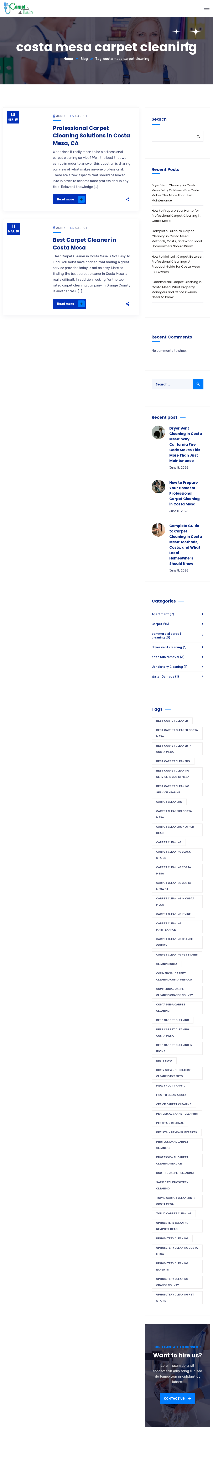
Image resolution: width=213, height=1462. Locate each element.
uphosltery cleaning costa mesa (177, 1251)
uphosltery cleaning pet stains (175, 1297)
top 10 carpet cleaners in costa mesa (175, 1201)
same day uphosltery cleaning (172, 1185)
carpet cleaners (169, 801)
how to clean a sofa (171, 1094)
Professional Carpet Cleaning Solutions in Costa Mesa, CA (91, 135)
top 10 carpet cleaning (173, 1213)
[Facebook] (88, 199)
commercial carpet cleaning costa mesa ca (174, 976)
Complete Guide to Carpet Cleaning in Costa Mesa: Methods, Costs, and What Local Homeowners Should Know (177, 238)
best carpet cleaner (172, 720)
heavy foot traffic (170, 1085)
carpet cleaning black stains (173, 854)
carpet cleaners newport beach (176, 830)
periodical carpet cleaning (177, 1113)
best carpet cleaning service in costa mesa (172, 773)
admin (61, 116)
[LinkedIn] (114, 199)
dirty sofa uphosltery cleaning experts (173, 1073)
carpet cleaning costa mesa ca (173, 886)
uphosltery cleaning (172, 1238)
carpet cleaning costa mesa (173, 870)
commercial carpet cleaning (166, 635)
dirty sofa (164, 1060)
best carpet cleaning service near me (172, 789)
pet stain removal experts (176, 1132)
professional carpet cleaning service (172, 1160)
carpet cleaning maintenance (168, 926)
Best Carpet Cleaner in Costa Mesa (84, 243)
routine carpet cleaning (175, 1172)
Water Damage (165, 676)
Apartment (163, 614)
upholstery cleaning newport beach (172, 1226)
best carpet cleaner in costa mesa (173, 748)
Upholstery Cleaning (169, 667)
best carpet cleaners (173, 761)
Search (159, 119)
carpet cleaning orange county (174, 942)
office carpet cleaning (173, 1104)
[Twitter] (96, 199)
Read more (65, 199)
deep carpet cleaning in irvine (174, 1048)
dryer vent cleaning (169, 647)
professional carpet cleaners (172, 1145)
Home (68, 59)
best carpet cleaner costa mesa (177, 733)
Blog (84, 59)
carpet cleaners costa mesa (174, 814)
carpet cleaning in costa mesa (175, 901)
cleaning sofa (166, 964)
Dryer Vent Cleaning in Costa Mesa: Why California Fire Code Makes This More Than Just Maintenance (175, 193)
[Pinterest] (105, 199)
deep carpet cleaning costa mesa (172, 1032)
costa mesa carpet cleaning (170, 1007)
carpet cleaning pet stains (177, 954)
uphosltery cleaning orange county (172, 1282)
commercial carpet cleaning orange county (174, 992)
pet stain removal (168, 657)
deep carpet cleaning (172, 1020)
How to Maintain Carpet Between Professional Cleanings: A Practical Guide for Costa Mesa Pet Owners (177, 264)
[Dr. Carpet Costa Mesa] (18, 8)
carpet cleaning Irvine (173, 914)
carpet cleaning (168, 842)
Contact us (174, 1398)
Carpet (81, 116)
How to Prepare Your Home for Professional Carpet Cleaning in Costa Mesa (176, 215)
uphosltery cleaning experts (172, 1266)
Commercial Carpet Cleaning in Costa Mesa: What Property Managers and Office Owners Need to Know (177, 289)
